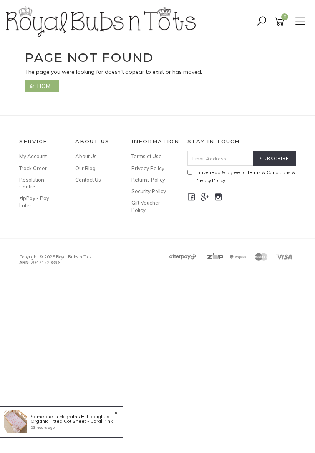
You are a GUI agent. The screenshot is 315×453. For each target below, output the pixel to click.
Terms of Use (146, 156)
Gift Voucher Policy (145, 206)
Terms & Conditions (269, 172)
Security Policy (148, 191)
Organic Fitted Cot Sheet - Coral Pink (72, 421)
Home (44, 86)
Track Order (33, 168)
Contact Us (88, 180)
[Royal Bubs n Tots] (102, 21)
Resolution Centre (31, 183)
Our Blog (85, 168)
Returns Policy (148, 180)
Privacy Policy (147, 168)
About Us (86, 156)
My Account (33, 156)
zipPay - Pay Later (34, 201)
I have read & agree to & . (245, 176)
